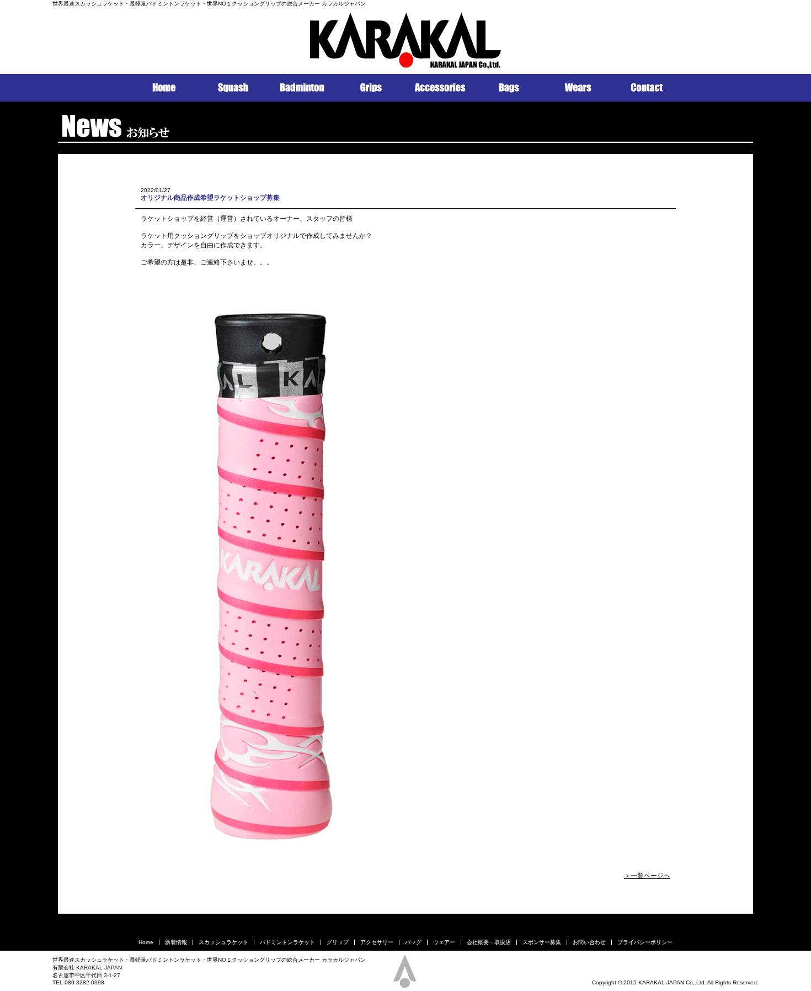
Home (145, 942)
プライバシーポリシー (645, 942)
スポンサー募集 (541, 942)
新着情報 (176, 942)
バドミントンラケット (287, 942)
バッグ (413, 942)
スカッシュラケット (223, 942)
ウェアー (444, 942)
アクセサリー (376, 942)
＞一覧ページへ (647, 875)
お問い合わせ (589, 942)
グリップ (338, 942)
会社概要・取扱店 (489, 942)
